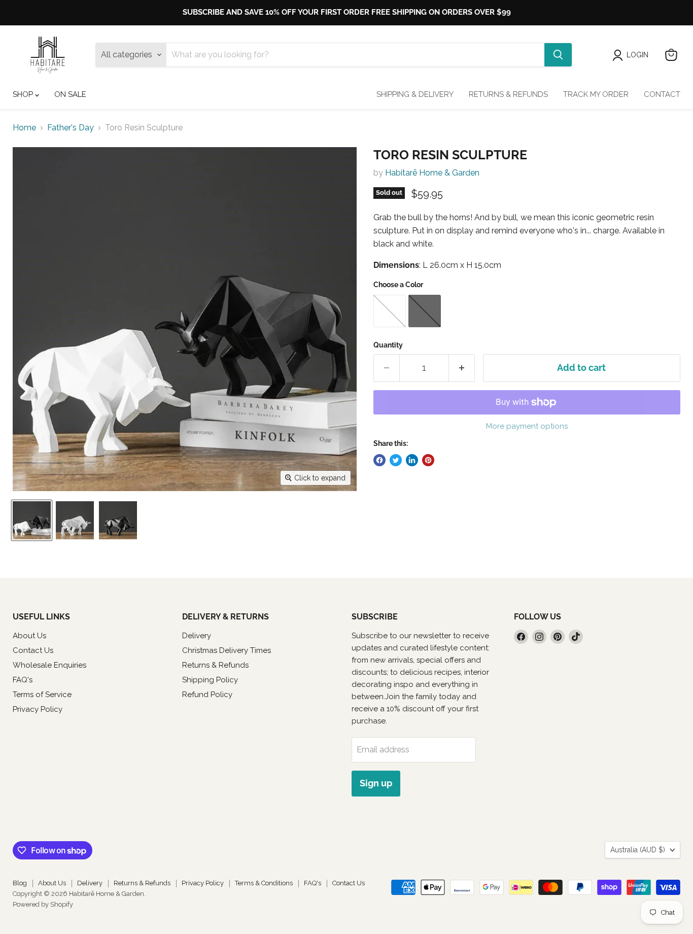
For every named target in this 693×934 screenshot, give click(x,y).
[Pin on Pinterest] (428, 460)
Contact (662, 94)
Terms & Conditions (264, 883)
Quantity (388, 345)
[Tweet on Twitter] (396, 460)
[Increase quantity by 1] (462, 368)
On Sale (70, 94)
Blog (20, 883)
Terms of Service (42, 694)
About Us (29, 635)
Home (24, 127)
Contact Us (33, 650)
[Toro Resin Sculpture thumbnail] (32, 520)
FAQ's (22, 679)
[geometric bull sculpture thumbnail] (75, 520)
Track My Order (596, 94)
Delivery (196, 635)
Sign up (376, 783)
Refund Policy (207, 694)
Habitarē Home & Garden (432, 173)
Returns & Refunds (508, 94)
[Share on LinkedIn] (412, 460)
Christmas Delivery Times (226, 650)
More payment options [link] (527, 426)
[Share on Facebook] (379, 460)
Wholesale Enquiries (49, 665)
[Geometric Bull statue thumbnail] (118, 520)
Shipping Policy (210, 679)
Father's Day (70, 127)
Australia (637, 850)
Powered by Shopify (43, 904)
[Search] (558, 54)
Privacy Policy (37, 709)
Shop (24, 94)
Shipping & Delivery (415, 94)
